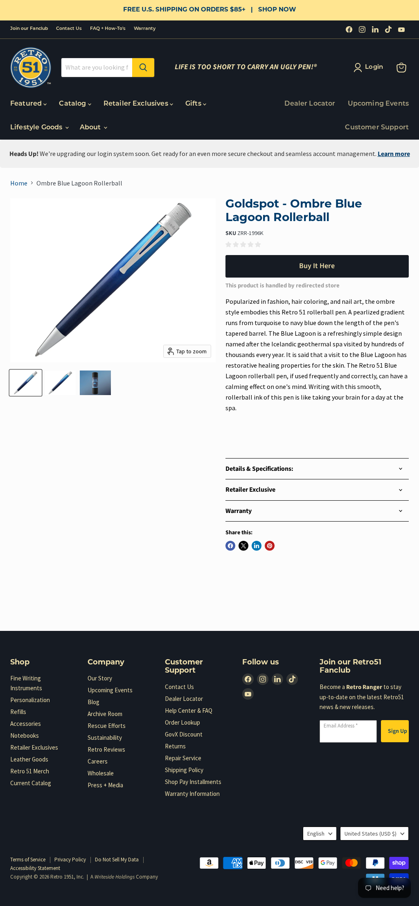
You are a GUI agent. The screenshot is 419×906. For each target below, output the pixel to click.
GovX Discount (184, 734)
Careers (98, 761)
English (315, 833)
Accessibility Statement (35, 868)
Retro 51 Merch (29, 771)
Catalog (73, 104)
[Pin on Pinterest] (270, 546)
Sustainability (105, 737)
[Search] (143, 67)
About (91, 127)
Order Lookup (182, 722)
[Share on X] (243, 546)
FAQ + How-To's (108, 29)
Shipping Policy (184, 770)
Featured (26, 104)
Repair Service (183, 758)
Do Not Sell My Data (117, 859)
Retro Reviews (106, 749)
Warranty (144, 29)
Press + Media (105, 785)
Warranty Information (192, 794)
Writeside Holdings (115, 877)
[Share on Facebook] (230, 546)
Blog (93, 702)
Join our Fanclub (29, 29)
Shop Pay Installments (193, 782)
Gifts (194, 104)
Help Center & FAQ (188, 710)
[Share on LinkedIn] (256, 546)
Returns (175, 746)
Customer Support (377, 127)
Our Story (100, 678)
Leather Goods (29, 759)
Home (18, 183)
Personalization (30, 700)
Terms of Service (27, 859)
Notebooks (24, 735)
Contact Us (69, 29)
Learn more (394, 153)
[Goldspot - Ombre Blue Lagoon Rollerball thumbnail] (25, 383)
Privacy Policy (70, 859)
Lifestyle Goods (37, 127)
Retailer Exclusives (137, 104)
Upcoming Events (378, 104)
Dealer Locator (309, 104)
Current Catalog (30, 783)
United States (370, 833)
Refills (18, 712)
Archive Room (105, 714)
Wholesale (101, 773)
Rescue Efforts (107, 726)
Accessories (25, 724)
